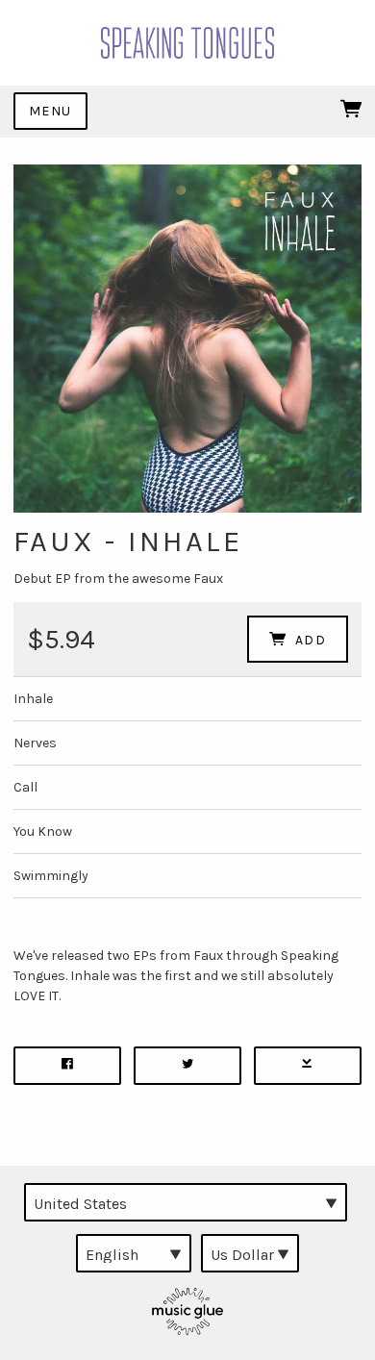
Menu (50, 111)
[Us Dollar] (250, 1253)
